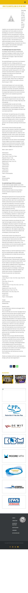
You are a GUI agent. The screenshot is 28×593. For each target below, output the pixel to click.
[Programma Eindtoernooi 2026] (7, 375)
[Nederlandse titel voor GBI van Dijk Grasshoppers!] (20, 375)
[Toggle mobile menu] (25, 2)
